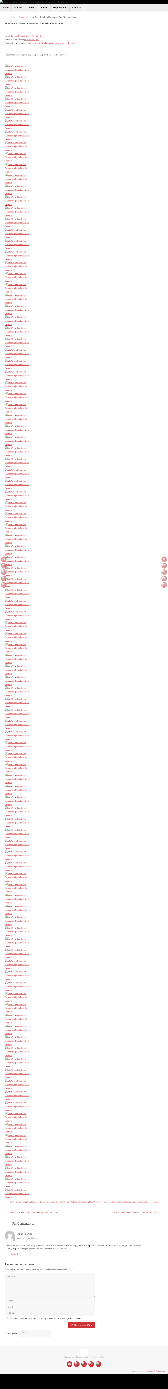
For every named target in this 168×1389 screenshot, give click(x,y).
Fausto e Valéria (32, 39)
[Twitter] (4, 578)
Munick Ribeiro (95, 1202)
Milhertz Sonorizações (79, 1202)
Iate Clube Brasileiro (50, 1202)
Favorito (156, 1202)
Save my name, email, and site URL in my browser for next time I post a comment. (45, 1318)
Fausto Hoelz (36, 1202)
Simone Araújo (130, 1202)
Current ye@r (12, 1333)
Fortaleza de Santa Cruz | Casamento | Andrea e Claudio (34, 1212)
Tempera (150, 1371)
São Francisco (117, 1202)
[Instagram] (4, 572)
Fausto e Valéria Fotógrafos (19, 1202)
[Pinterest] (4, 585)
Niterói (105, 1202)
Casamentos (23, 17)
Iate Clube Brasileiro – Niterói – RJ (26, 36)
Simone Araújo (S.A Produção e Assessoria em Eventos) (51, 43)
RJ (110, 1202)
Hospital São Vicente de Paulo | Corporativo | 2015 (136, 1212)
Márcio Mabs (64, 1202)
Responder (14, 1254)
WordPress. (160, 1371)
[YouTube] (4, 559)
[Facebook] (4, 566)
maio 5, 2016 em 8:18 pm (27, 1238)
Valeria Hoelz (142, 1202)
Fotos (13, 17)
